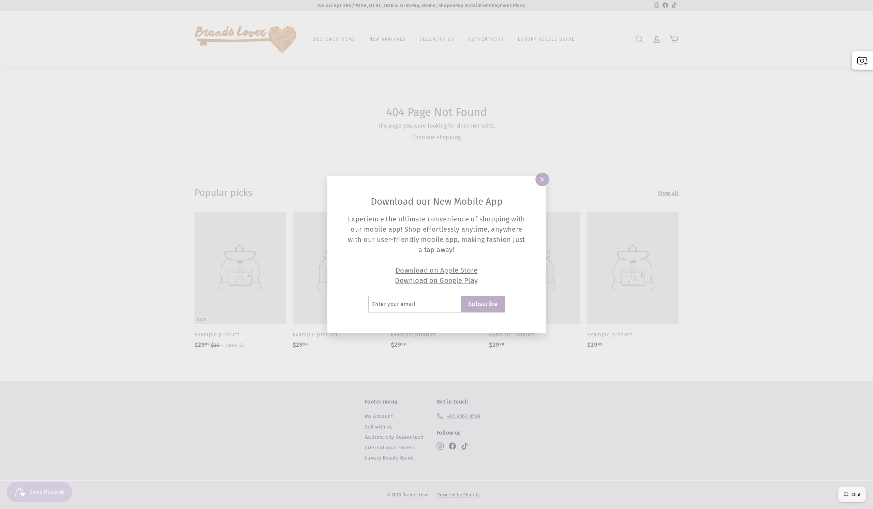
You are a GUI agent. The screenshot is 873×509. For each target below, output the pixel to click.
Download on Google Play (436, 280)
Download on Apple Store (436, 270)
